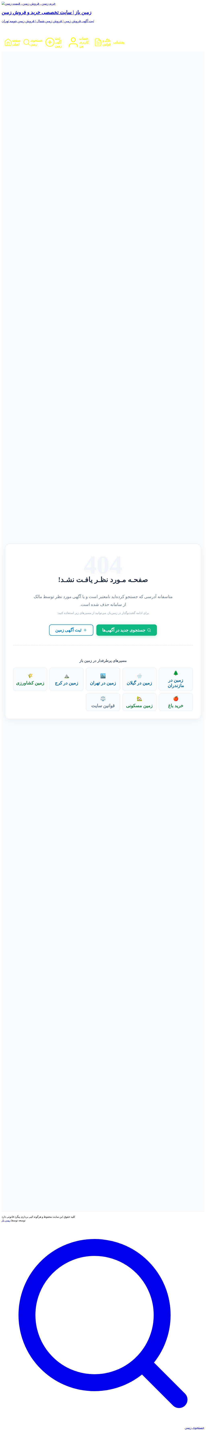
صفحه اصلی (16, 42)
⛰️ (66, 679)
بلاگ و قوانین (106, 42)
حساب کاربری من (84, 42)
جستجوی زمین (36, 42)
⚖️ (103, 702)
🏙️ (103, 679)
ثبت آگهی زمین (58, 42)
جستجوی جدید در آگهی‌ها (123, 630)
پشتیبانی (118, 42)
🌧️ (139, 679)
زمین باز (6, 1220)
